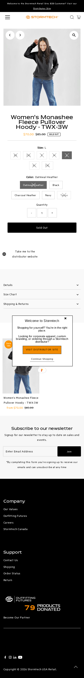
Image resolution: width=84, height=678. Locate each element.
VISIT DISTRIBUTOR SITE (42, 349)
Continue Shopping (42, 358)
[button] (42, 334)
